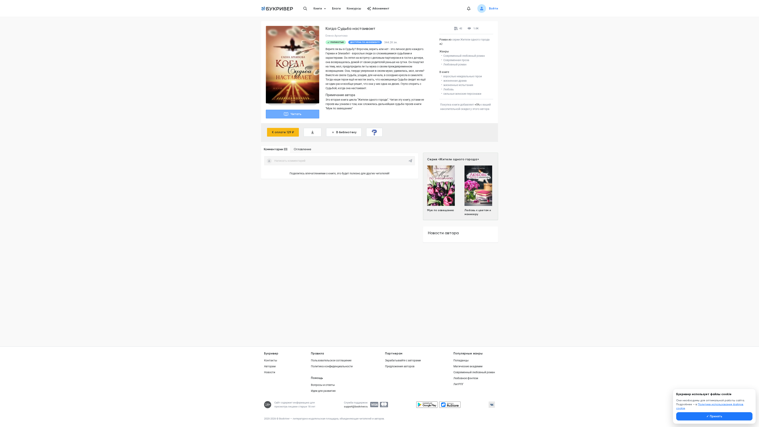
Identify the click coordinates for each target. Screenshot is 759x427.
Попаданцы (461, 360)
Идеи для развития (323, 390)
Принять (714, 416)
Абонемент (380, 8)
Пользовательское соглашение (331, 360)
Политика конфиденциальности (332, 366)
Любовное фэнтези (465, 378)
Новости (269, 372)
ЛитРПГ (458, 384)
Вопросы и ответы (323, 384)
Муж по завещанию (440, 210)
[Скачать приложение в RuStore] (450, 404)
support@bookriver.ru (356, 406)
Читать (296, 114)
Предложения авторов (399, 366)
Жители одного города (458, 159)
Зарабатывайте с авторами (403, 360)
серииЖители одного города (471, 39)
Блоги (336, 8)
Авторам (270, 366)
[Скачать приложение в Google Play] (427, 404)
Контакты (270, 360)
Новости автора (443, 233)
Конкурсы (354, 8)
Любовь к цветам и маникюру (477, 212)
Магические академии (467, 366)
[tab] (275, 149)
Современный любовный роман (474, 372)
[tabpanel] (339, 166)
